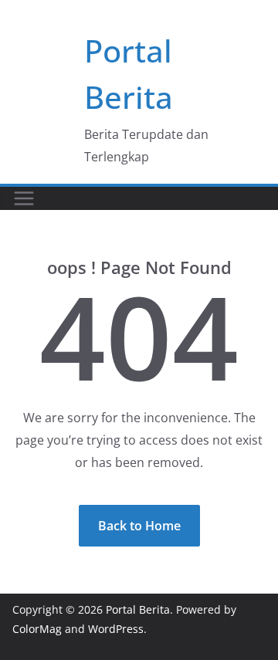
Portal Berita (138, 609)
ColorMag (37, 628)
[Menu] (24, 198)
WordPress (116, 628)
